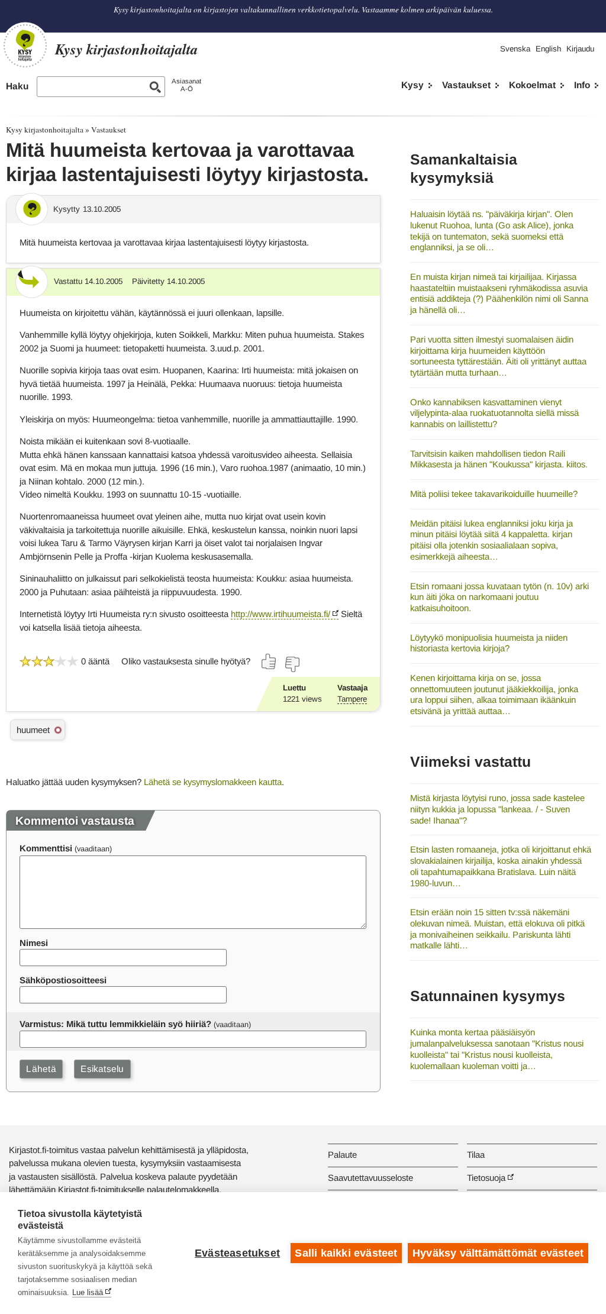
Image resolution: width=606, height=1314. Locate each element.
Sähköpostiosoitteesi (63, 980)
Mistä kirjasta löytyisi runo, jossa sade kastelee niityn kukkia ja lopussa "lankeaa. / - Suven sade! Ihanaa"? (497, 809)
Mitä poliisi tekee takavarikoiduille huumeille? (494, 494)
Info (582, 85)
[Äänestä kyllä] (269, 661)
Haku (17, 86)
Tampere (352, 699)
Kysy (412, 85)
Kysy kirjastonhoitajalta (44, 129)
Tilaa (476, 1155)
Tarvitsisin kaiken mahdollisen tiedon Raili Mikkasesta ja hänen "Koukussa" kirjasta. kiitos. (499, 459)
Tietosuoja (486, 1178)
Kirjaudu (580, 48)
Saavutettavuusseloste (370, 1178)
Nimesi (34, 943)
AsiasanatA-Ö (186, 85)
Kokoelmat (532, 85)
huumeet (33, 730)
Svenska (515, 48)
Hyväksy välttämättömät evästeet (498, 1253)
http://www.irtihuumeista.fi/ (280, 614)
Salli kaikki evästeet (346, 1253)
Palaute (342, 1155)
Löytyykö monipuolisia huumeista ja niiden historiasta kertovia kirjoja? (489, 643)
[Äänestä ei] (291, 664)
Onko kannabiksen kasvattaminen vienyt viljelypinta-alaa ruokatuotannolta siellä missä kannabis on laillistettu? (494, 413)
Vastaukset (466, 85)
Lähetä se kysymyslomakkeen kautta (213, 782)
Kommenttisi (46, 848)
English (548, 48)
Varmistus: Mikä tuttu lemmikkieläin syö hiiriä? (115, 1024)
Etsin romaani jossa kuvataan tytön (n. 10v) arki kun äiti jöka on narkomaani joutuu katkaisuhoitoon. (499, 597)
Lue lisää (87, 1292)
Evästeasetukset (237, 1253)
